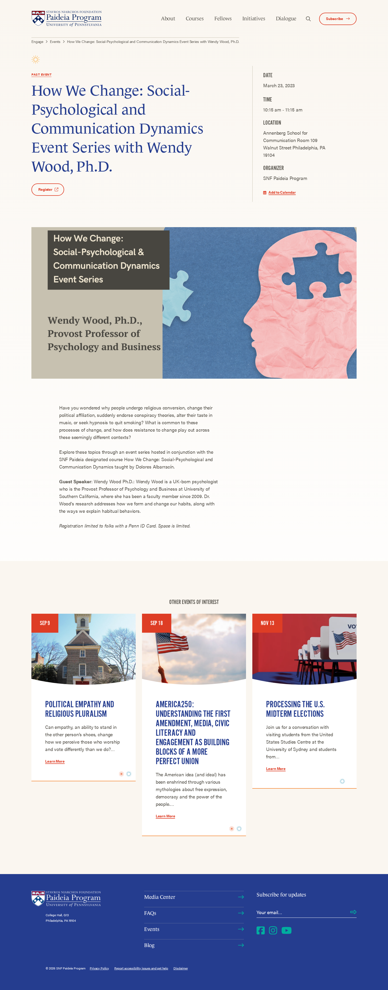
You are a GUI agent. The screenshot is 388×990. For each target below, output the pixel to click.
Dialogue (286, 18)
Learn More (55, 761)
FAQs (150, 913)
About (168, 18)
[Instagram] (273, 930)
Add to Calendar (282, 192)
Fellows (223, 18)
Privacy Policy (99, 968)
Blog (149, 945)
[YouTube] (286, 930)
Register (45, 189)
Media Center (159, 897)
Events (151, 929)
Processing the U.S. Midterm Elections (295, 709)
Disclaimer (180, 968)
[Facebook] (261, 930)
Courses (195, 18)
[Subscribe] (353, 912)
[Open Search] (308, 19)
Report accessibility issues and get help (141, 968)
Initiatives (253, 18)
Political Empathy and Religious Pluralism (79, 709)
